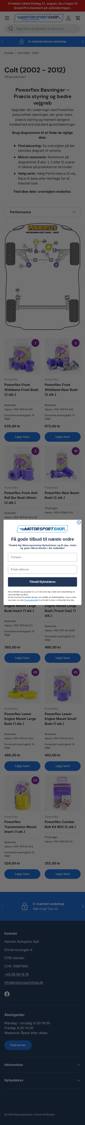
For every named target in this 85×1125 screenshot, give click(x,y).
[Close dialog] (79, 522)
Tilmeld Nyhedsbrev (42, 581)
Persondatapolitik (31, 600)
